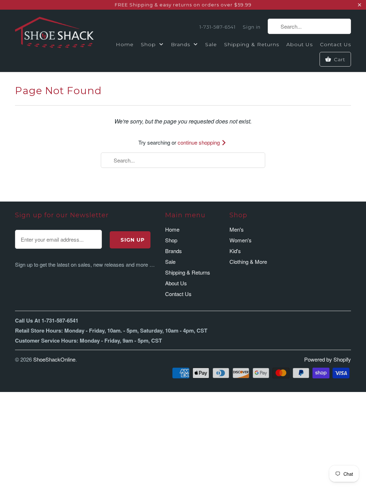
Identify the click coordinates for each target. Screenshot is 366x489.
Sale (211, 44)
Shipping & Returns (251, 44)
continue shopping (199, 142)
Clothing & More (248, 261)
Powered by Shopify (327, 359)
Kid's (235, 251)
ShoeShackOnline (54, 359)
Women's (240, 240)
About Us (299, 44)
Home (125, 44)
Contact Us (335, 44)
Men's (236, 229)
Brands (181, 44)
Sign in (252, 27)
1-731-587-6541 (217, 27)
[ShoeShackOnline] (54, 33)
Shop (149, 44)
